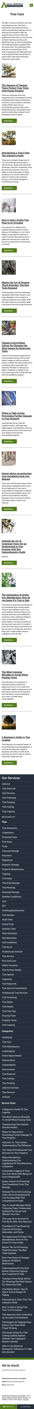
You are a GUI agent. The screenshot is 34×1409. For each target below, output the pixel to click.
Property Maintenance (13, 869)
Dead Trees (7, 919)
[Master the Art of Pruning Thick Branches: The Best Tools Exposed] (9, 274)
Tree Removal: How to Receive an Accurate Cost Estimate (17, 1316)
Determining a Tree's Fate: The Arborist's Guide (16, 154)
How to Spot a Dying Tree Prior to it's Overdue (15, 221)
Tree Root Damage (11, 882)
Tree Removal (8, 788)
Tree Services (8, 793)
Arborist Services (10, 1087)
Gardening (7, 1037)
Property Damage (10, 864)
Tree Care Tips (9, 1011)
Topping (6, 873)
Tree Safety (7, 1002)
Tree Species (8, 974)
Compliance (8, 832)
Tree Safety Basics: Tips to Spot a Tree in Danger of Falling (15, 1292)
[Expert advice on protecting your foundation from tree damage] (9, 465)
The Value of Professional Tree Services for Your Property (17, 1151)
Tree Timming (9, 797)
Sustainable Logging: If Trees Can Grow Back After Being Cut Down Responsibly (17, 1173)
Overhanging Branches (13, 910)
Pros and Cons (9, 960)
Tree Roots (7, 947)
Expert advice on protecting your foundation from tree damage (17, 476)
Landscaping (8, 1051)
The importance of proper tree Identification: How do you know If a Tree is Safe (16, 597)
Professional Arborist (12, 951)
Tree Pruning (8, 802)
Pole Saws (7, 841)
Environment (8, 1069)
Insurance (7, 855)
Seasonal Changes (11, 892)
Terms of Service (7, 1397)
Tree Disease (8, 915)
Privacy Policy (17, 1397)
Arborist (6, 783)
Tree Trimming (9, 997)
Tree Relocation (9, 828)
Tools (4, 846)
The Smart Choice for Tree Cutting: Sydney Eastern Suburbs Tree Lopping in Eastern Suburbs (15, 1337)
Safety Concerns (10, 965)
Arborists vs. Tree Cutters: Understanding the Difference (16, 1144)
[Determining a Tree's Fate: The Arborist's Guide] (9, 144)
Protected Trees (9, 837)
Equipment (7, 860)
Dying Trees (8, 924)
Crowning (7, 878)
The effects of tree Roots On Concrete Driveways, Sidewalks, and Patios (16, 1229)
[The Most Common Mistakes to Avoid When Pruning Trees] (9, 663)
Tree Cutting (8, 806)
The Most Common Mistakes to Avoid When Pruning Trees (15, 674)
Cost (4, 901)
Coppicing (7, 979)
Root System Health (11, 969)
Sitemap (25, 1397)
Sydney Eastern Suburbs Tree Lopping (13, 1396)
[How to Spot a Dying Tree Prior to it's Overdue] (9, 212)
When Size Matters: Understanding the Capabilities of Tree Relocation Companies (17, 1162)
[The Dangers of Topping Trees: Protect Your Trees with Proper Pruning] (9, 77)
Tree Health (7, 1006)
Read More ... (9, 121)
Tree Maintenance (11, 1046)
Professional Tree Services (14, 992)
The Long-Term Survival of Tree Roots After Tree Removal (16, 1220)
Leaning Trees (9, 928)
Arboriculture (8, 1060)
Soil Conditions (9, 942)
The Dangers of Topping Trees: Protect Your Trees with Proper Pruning (15, 88)
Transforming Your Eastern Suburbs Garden (15, 1126)
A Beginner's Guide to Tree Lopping (16, 738)
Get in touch (6, 816)
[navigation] (31, 5)
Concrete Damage (10, 850)
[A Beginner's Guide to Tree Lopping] (9, 729)
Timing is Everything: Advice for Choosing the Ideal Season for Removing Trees (16, 347)
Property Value (9, 1020)
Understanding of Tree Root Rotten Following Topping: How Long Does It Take (15, 1271)
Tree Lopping (8, 811)
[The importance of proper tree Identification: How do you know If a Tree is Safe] (9, 586)
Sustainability (9, 1064)
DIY (4, 905)
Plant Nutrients (9, 933)
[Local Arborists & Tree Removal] (12, 8)
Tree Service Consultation (14, 988)
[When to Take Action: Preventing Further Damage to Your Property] (9, 405)
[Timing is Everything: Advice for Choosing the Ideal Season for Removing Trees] (9, 334)
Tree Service (8, 956)
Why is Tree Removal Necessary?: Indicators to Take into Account (17, 1349)
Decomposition (9, 937)
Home (20, 1399)
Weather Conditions (11, 896)
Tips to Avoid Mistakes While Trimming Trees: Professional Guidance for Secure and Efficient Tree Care (16, 1209)
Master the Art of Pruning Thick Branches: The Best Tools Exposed (15, 285)
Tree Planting (8, 887)
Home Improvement (12, 1055)
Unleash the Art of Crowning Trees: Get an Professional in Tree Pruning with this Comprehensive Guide (14, 546)
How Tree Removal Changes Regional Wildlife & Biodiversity (15, 1260)
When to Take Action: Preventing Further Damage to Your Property (17, 416)
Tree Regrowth (9, 983)
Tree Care (6, 1041)
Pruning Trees (9, 1015)
